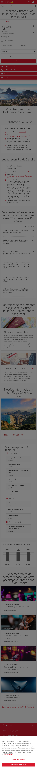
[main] (18, 752)
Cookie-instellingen (18, 759)
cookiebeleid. (8, 754)
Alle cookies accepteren (18, 764)
